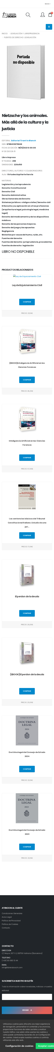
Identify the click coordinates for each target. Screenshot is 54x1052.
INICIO (5, 33)
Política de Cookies (10, 924)
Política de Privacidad (11, 920)
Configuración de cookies (19, 1046)
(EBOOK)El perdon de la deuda (27, 674)
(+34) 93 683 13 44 (10, 960)
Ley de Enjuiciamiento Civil (27, 285)
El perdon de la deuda (27, 596)
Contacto (6, 928)
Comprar (27, 302)
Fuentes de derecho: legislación (20, 37)
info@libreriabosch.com (12, 967)
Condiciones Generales (12, 913)
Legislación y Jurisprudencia (24, 33)
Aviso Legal (7, 917)
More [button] (47, 4)
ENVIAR (25, 1010)
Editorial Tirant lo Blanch (23, 140)
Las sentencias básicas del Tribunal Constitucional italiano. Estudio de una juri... (27, 522)
